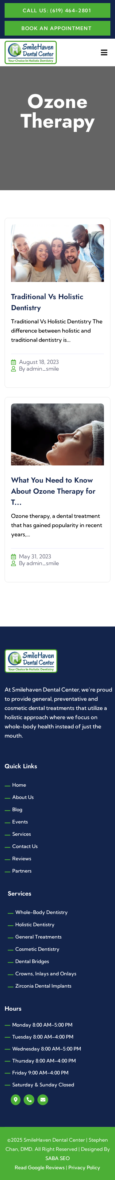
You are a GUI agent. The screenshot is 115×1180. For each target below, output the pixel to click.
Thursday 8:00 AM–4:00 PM (44, 1061)
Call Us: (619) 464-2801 (57, 10)
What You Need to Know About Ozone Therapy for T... (53, 491)
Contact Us (25, 846)
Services (21, 834)
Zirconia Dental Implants (43, 986)
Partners (22, 871)
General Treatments (38, 937)
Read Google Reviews (40, 1167)
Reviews (21, 858)
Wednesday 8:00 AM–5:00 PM (46, 1049)
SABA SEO (57, 1158)
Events (20, 822)
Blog (17, 809)
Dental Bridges (32, 961)
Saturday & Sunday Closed (43, 1085)
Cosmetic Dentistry (37, 949)
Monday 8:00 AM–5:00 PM (42, 1025)
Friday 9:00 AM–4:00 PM (40, 1073)
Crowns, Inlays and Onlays (45, 973)
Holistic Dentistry (35, 924)
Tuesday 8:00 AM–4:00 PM (42, 1037)
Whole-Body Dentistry (41, 912)
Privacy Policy (84, 1167)
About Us (23, 797)
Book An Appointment (56, 28)
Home (19, 785)
